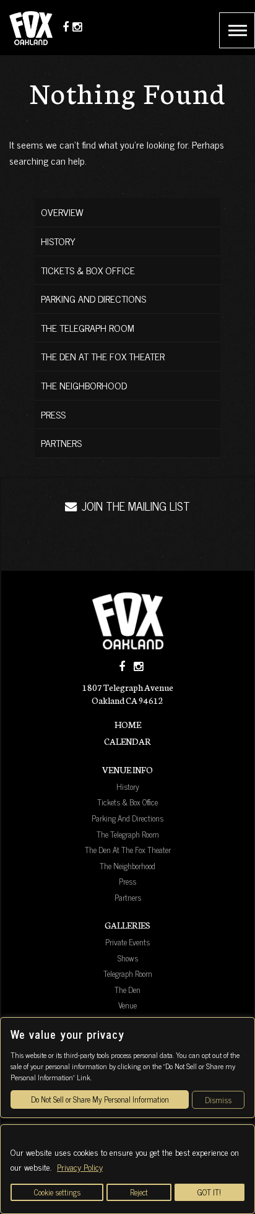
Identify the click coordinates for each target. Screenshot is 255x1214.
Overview (62, 212)
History (58, 241)
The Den (127, 989)
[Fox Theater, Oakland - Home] (34, 27)
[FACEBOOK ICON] (122, 666)
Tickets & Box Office (88, 270)
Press (53, 414)
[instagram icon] (77, 26)
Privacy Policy (80, 1167)
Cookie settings (57, 1192)
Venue (127, 1005)
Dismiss (218, 1099)
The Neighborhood (84, 385)
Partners (61, 443)
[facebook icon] (66, 26)
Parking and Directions (93, 298)
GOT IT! (209, 1192)
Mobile (237, 30)
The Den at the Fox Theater (103, 356)
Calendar (127, 741)
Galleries (127, 925)
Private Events (127, 941)
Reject (139, 1192)
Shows (128, 958)
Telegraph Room (127, 973)
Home (128, 724)
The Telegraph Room (87, 327)
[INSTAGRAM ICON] (138, 666)
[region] (127, 1169)
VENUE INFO (127, 769)
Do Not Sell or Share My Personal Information (100, 1099)
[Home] (127, 620)
